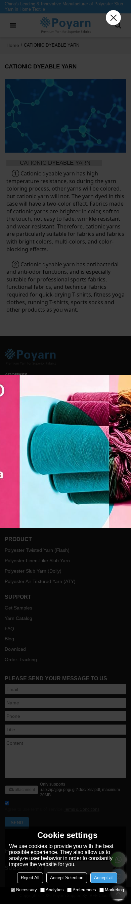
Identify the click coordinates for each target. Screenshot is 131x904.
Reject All (30, 877)
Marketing (114, 889)
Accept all (104, 877)
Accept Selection (66, 877)
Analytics (55, 889)
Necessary (26, 889)
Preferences (84, 889)
